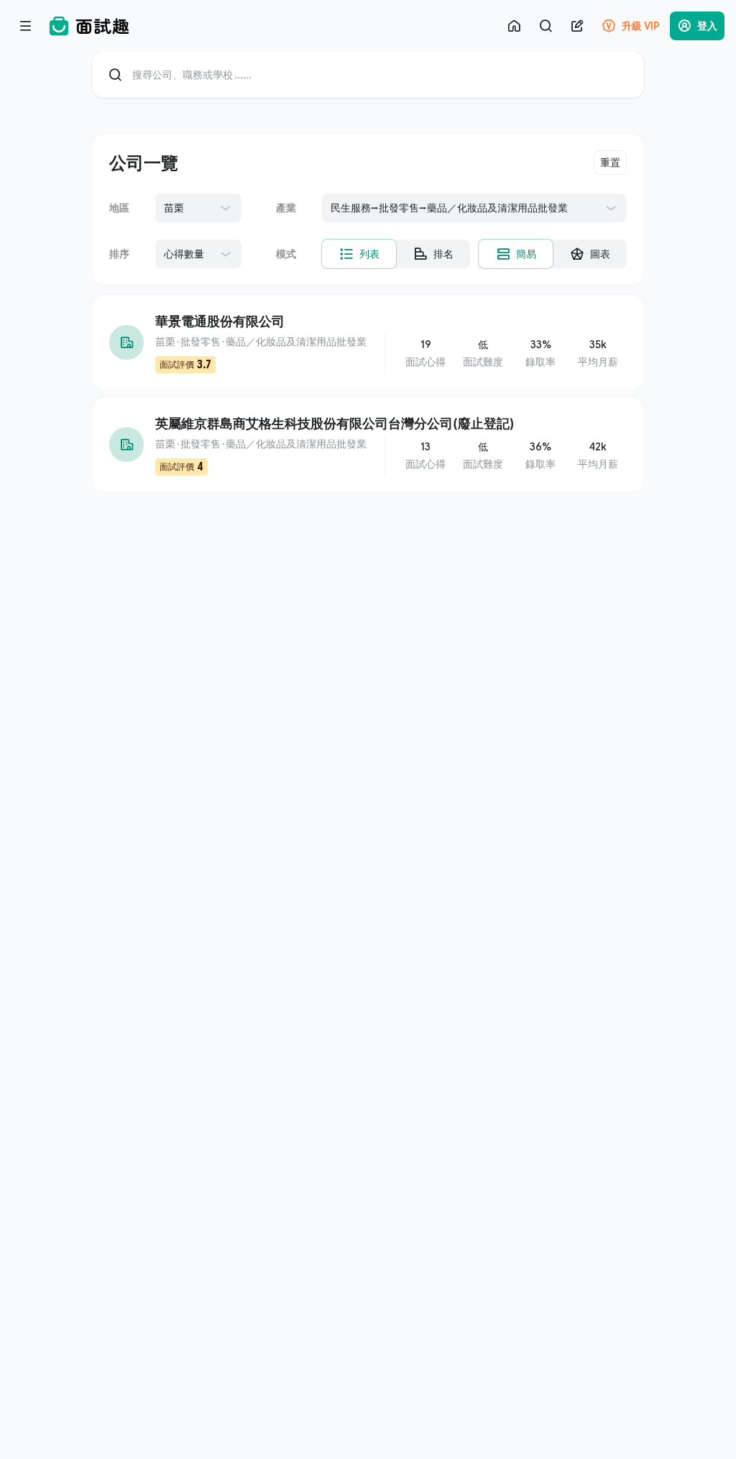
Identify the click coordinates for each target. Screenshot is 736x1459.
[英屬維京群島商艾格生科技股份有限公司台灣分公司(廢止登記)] (368, 444)
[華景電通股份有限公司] (368, 342)
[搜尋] (545, 26)
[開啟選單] (26, 26)
